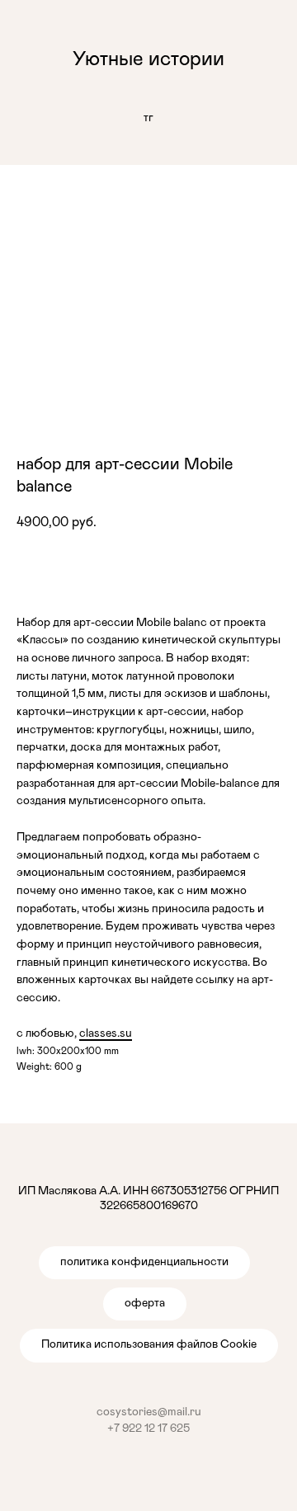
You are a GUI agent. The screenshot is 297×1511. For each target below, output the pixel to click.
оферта (145, 1303)
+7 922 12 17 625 (148, 1428)
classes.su (105, 1033)
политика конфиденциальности (144, 1262)
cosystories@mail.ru (149, 1412)
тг (148, 118)
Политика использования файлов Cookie (149, 1344)
